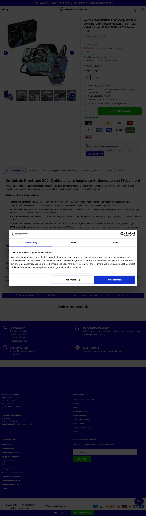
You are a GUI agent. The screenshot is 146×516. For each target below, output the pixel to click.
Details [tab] (73, 242)
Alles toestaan (115, 279)
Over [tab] (115, 242)
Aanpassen (71, 279)
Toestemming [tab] (30, 242)
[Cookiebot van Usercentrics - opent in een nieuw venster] (122, 234)
